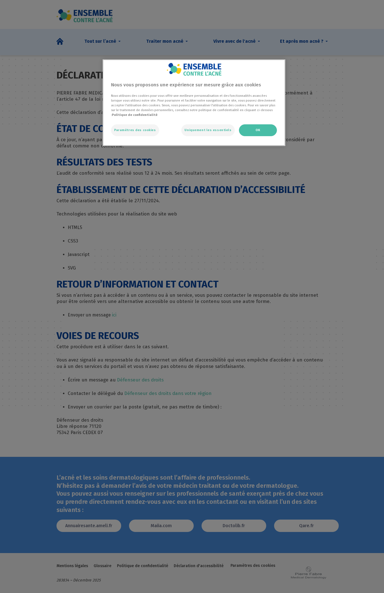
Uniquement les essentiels (207, 130)
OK (258, 130)
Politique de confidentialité (134, 115)
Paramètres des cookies (135, 130)
